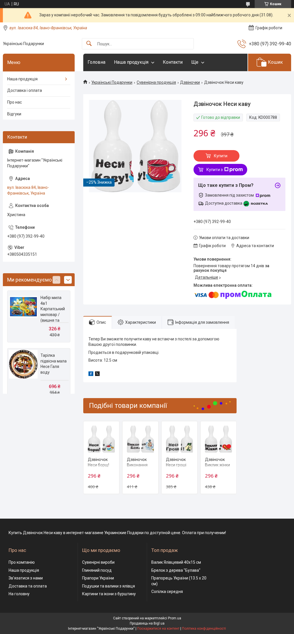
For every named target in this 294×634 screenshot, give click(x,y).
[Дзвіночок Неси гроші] (179, 439)
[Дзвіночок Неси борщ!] (101, 439)
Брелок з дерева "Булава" (175, 570)
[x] (97, 374)
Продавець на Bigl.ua (147, 623)
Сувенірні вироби (98, 562)
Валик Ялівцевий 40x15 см (176, 562)
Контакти (173, 62)
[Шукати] (89, 43)
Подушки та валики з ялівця (108, 586)
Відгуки (14, 114)
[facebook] (90, 374)
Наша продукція (131, 62)
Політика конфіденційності (204, 629)
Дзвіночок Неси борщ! (98, 462)
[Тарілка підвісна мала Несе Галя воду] (23, 364)
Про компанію (22, 562)
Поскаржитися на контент (158, 629)
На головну (19, 594)
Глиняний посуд (97, 570)
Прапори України (98, 578)
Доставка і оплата (24, 90)
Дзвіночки (190, 82)
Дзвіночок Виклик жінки (217, 462)
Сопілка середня (167, 591)
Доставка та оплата (28, 586)
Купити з (214, 169)
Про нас (14, 102)
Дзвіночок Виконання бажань (137, 465)
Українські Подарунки (111, 82)
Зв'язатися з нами (26, 578)
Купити (220, 156)
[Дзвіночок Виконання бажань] (140, 439)
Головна (96, 62)
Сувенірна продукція (156, 82)
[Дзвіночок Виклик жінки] (218, 439)
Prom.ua (174, 618)
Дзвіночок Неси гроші (176, 462)
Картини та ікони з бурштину (109, 594)
